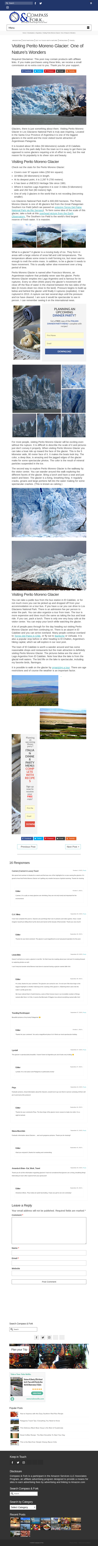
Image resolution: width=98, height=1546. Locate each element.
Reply (84, 870)
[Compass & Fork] (49, 17)
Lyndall (15, 1050)
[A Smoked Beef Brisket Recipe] (76, 1527)
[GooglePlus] (29, 1462)
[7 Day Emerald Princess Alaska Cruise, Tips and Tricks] (15, 1534)
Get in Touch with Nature (46, 40)
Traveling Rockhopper (21, 1013)
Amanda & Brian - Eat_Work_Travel (26, 1168)
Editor (18, 891)
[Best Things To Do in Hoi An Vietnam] (35, 1527)
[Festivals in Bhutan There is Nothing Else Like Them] (66, 1521)
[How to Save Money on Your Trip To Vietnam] (15, 1527)
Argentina (16, 40)
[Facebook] (35, 3)
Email (15, 1258)
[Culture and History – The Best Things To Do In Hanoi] (25, 1527)
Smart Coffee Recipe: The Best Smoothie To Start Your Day (42, 1435)
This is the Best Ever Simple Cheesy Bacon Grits (38, 1442)
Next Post (72, 846)
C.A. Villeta (16, 914)
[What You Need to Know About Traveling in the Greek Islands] (55, 1521)
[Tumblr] (18, 7)
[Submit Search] (6, 3)
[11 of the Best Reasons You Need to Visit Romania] (45, 1521)
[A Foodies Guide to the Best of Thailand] (15, 1521)
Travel (72, 40)
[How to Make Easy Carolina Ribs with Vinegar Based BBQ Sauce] (25, 1534)
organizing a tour (61, 667)
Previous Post (28, 846)
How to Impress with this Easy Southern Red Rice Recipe (41, 1414)
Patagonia (63, 40)
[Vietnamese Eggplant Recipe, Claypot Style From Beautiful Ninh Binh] (45, 1527)
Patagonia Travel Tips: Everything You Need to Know (40, 1421)
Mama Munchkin (18, 1131)
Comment (17, 1215)
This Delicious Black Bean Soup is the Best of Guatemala (41, 1428)
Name (15, 1248)
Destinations (28, 40)
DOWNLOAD (64, 351)
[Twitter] (40, 3)
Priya (14, 1088)
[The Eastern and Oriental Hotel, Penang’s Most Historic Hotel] (35, 1521)
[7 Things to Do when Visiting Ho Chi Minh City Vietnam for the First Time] (55, 1527)
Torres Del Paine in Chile (27, 636)
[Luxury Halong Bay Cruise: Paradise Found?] (76, 1521)
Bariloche (60, 636)
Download (30, 824)
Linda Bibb (16, 955)
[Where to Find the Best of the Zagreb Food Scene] (66, 1527)
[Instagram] (7, 7)
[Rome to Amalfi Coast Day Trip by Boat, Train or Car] (25, 1521)
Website (16, 1268)
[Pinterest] (12, 7)
